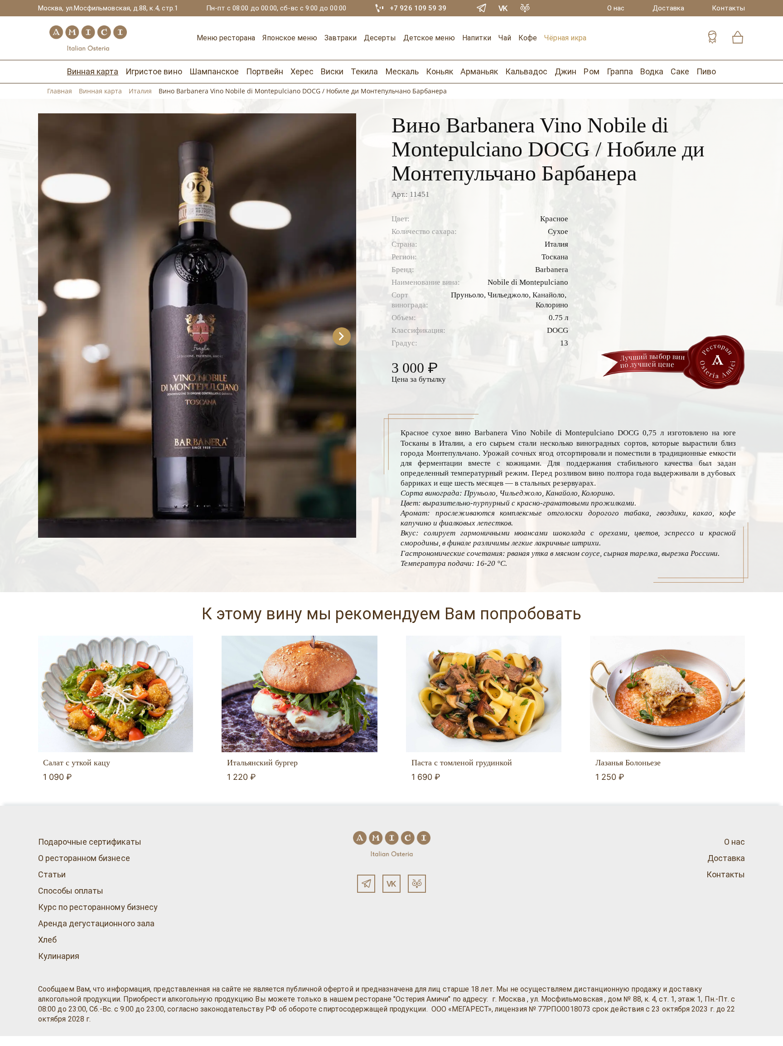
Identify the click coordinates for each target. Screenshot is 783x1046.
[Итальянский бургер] (299, 694)
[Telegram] (481, 8)
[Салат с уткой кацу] (115, 694)
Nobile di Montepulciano (528, 282)
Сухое (558, 231)
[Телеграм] (366, 884)
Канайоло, (549, 295)
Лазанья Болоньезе (628, 762)
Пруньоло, (468, 295)
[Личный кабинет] (712, 38)
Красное (554, 218)
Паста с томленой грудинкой (461, 762)
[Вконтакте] (391, 884)
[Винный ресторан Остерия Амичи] (88, 38)
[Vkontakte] (503, 8)
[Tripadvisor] (525, 8)
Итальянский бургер (262, 762)
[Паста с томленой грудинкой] (483, 694)
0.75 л (558, 317)
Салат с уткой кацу (76, 762)
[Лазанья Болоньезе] (667, 694)
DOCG (557, 330)
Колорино (552, 305)
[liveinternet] (20, 1041)
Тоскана (554, 257)
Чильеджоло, (509, 295)
